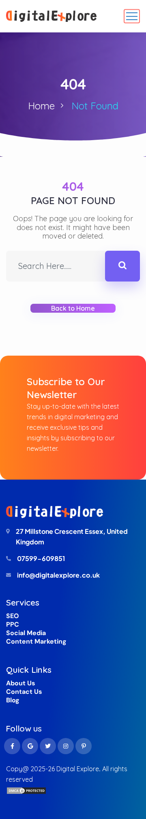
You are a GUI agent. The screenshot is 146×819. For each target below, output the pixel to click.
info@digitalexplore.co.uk (58, 575)
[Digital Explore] (51, 16)
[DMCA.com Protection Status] (26, 790)
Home (41, 106)
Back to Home (73, 308)
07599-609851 (41, 558)
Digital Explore (77, 769)
